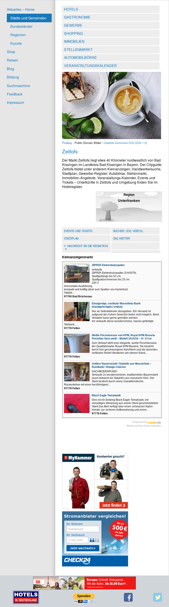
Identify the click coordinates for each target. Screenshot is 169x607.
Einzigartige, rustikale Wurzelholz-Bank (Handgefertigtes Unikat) (116, 305)
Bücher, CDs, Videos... (128, 231)
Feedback (14, 94)
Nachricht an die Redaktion (86, 247)
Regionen (18, 34)
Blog (10, 68)
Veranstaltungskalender (90, 65)
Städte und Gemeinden (28, 17)
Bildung (13, 77)
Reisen (12, 60)
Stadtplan (71, 238)
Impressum (15, 102)
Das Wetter (121, 238)
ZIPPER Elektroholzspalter (108, 265)
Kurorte (16, 43)
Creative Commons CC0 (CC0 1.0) (125, 143)
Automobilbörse (80, 57)
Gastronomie (77, 17)
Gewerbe (73, 25)
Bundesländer (21, 26)
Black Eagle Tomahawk (106, 395)
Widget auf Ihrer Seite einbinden (144, 425)
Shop (11, 51)
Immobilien (74, 41)
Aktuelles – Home (21, 9)
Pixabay (67, 143)
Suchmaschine (18, 85)
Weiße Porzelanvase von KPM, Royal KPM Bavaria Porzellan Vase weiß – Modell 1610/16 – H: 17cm (123, 337)
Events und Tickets (78, 231)
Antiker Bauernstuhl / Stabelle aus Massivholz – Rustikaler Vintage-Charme (121, 365)
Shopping (73, 33)
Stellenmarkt (78, 49)
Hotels (71, 9)
